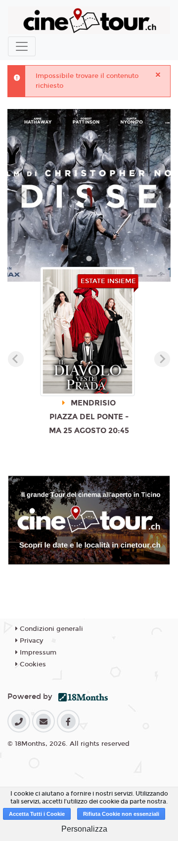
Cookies (32, 664)
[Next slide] (155, 195)
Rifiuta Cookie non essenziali (121, 814)
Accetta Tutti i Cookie (37, 814)
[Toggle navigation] (22, 46)
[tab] (88, 258)
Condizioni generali (50, 629)
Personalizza (84, 829)
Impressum (37, 653)
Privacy (30, 641)
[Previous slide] (23, 195)
